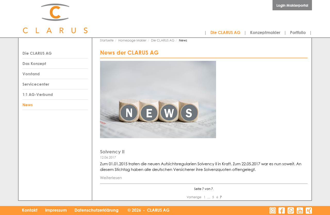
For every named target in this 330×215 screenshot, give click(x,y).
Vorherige (194, 197)
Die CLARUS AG (225, 32)
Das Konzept (34, 63)
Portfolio (298, 32)
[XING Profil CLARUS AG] (309, 210)
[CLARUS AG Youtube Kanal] (299, 210)
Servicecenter (35, 84)
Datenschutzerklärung (97, 210)
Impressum (56, 210)
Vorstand (31, 73)
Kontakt (29, 210)
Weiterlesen (111, 178)
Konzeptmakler (265, 32)
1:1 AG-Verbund (37, 94)
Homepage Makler (132, 40)
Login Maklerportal (292, 5)
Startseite (107, 40)
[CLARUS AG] (67, 18)
